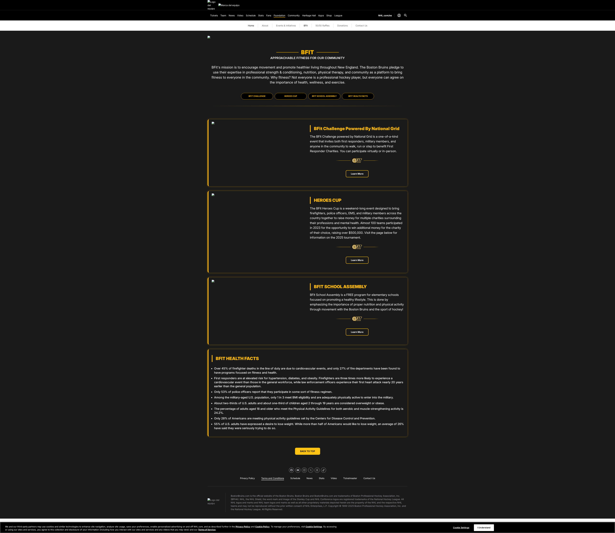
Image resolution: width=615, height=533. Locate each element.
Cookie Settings (314, 526)
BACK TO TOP (307, 451)
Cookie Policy (262, 526)
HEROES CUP (290, 96)
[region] (307, 527)
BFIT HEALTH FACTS (358, 96)
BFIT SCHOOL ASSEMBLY (324, 96)
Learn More (357, 173)
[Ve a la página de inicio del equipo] (212, 5)
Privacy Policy (243, 526)
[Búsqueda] (405, 15)
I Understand (484, 527)
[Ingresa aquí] (399, 15)
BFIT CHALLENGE (257, 96)
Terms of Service (207, 529)
